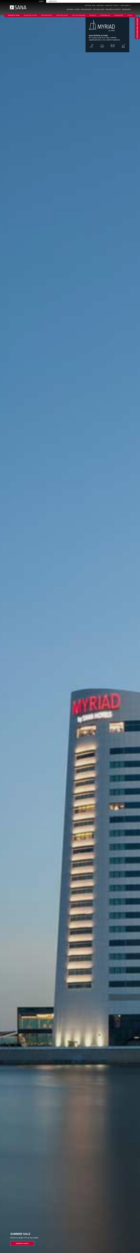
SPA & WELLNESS (62, 15)
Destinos (70, 9)
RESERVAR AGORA (137, 28)
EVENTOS (92, 15)
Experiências (105, 15)
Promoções (126, 9)
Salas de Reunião (78, 15)
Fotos (130, 15)
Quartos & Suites (30, 15)
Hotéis (77, 9)
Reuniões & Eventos (113, 9)
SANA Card (100, 5)
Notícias (88, 5)
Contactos (109, 5)
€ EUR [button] (116, 5)
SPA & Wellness (98, 9)
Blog (93, 5)
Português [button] (126, 5)
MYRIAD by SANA (14, 15)
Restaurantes (86, 9)
